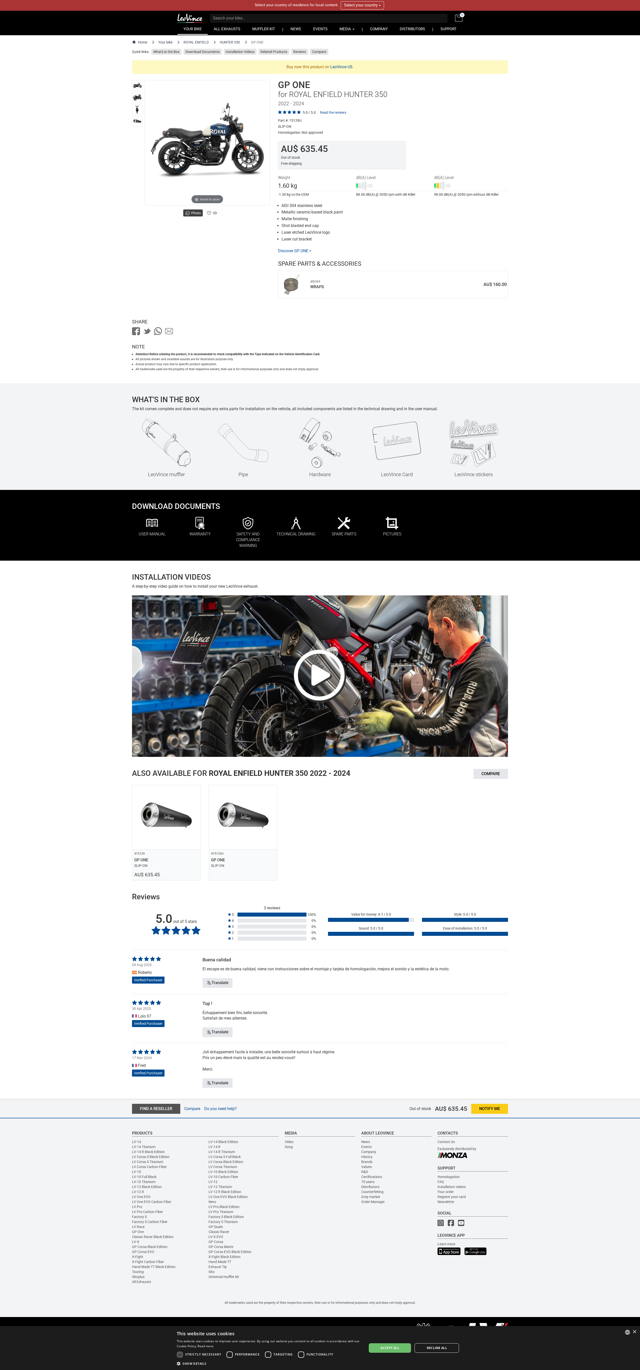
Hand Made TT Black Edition (154, 1267)
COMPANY (379, 29)
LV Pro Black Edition (224, 1207)
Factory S (139, 1217)
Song (289, 1147)
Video (289, 1142)
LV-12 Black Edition (147, 1187)
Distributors (370, 1187)
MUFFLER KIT (263, 29)
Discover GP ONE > (294, 250)
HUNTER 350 (230, 42)
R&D (364, 1172)
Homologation (449, 1177)
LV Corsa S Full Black (224, 1157)
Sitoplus (138, 1277)
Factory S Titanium (223, 1222)
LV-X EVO (215, 1237)
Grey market (370, 1197)
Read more (206, 1346)
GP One (138, 1232)
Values (366, 1167)
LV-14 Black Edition (223, 1142)
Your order (446, 1192)
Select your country (361, 5)
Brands (366, 1162)
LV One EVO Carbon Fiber (151, 1202)
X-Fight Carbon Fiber (148, 1262)
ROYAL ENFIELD (196, 42)
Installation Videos (240, 52)
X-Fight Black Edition (224, 1257)
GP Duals (215, 1227)
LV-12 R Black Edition (224, 1192)
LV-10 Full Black (144, 1177)
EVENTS (320, 29)
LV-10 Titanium (144, 1182)
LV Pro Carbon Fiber (147, 1212)
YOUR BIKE (193, 29)
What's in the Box (166, 52)
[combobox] (627, 1332)
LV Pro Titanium (220, 1212)
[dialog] (320, 1348)
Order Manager (373, 1202)
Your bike (165, 42)
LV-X (135, 1242)
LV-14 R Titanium (221, 1152)
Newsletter (446, 1202)
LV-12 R (138, 1192)
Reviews (299, 52)
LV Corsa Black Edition (225, 1162)
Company (368, 1152)
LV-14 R (214, 1147)
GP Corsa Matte (220, 1247)
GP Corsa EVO (143, 1252)
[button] (269, 1363)
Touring (138, 1272)
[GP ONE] (137, 85)
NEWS (295, 29)
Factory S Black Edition (226, 1217)
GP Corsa (215, 1242)
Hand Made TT (219, 1262)
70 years (367, 1182)
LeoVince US (341, 66)
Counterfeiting (372, 1192)
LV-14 (136, 1142)
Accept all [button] (389, 1348)
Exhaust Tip (217, 1267)
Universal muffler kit (223, 1277)
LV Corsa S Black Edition (151, 1157)
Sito (211, 1272)
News (365, 1142)
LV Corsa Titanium (222, 1167)
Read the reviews (333, 112)
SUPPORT (448, 29)
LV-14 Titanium (144, 1147)
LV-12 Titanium (220, 1187)
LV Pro (137, 1207)
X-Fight (137, 1257)
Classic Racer (218, 1232)
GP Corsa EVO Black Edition (230, 1252)
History (366, 1157)
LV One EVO (141, 1197)
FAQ (441, 1182)
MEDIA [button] (346, 29)
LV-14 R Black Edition (148, 1152)
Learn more (446, 1244)
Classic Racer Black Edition (153, 1237)
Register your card (452, 1197)
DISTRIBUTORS (412, 29)
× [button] (634, 1332)
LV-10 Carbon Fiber (223, 1177)
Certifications (371, 1177)
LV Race (138, 1227)
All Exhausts (141, 1282)
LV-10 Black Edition (223, 1172)
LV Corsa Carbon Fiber (149, 1167)
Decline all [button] (437, 1348)
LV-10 (136, 1172)
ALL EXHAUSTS (227, 29)
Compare (319, 52)
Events (366, 1147)
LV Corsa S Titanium (147, 1162)
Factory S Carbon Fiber (150, 1222)
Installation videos (452, 1187)
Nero (212, 1202)
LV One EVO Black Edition (228, 1197)
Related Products (273, 52)
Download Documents (203, 52)
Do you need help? (220, 1108)
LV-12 (213, 1182)
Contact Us (446, 1142)
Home (142, 42)
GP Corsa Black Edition (150, 1247)
